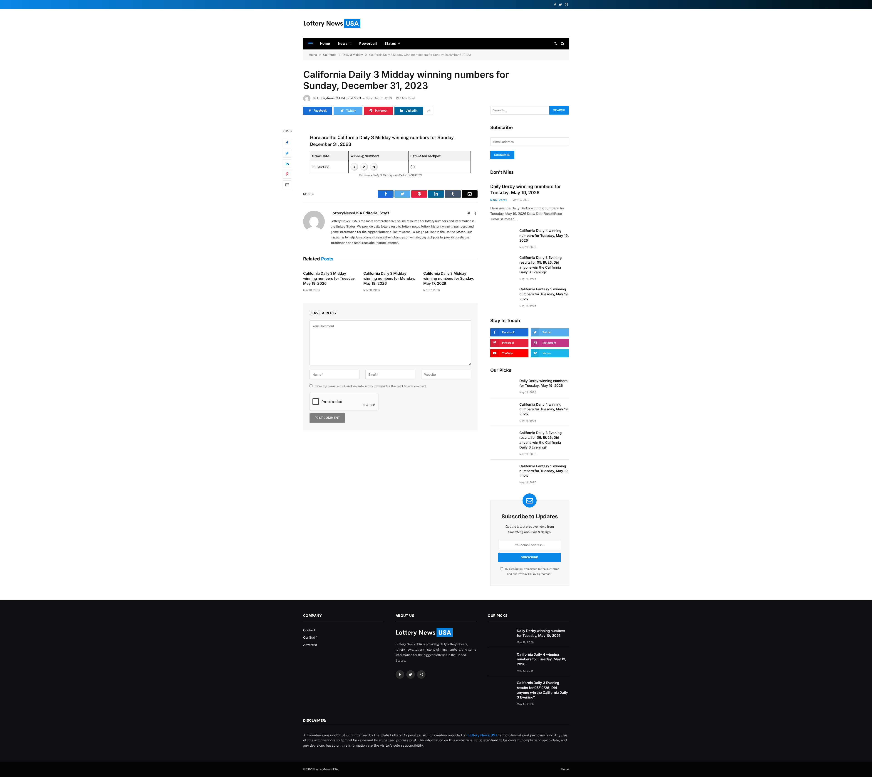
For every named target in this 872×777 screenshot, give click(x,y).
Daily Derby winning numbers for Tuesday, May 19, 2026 (525, 189)
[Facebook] (287, 142)
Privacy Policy (527, 574)
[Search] (562, 44)
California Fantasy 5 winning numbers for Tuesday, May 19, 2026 (544, 294)
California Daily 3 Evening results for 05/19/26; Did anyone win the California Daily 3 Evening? (540, 264)
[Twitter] (287, 153)
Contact (309, 630)
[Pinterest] (287, 174)
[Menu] (310, 44)
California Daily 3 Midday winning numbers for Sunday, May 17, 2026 (448, 278)
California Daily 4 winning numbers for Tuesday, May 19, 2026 (544, 235)
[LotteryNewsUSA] (331, 23)
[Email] (287, 184)
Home (325, 43)
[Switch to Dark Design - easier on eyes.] (555, 43)
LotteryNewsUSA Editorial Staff (339, 98)
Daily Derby (498, 199)
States (390, 43)
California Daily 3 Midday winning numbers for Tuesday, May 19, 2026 (329, 278)
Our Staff (310, 637)
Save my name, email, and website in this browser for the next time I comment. (371, 386)
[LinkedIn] (287, 163)
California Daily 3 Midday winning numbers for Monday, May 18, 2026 (389, 278)
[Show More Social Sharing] (429, 111)
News (343, 43)
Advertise (310, 645)
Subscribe (502, 155)
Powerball (368, 43)
